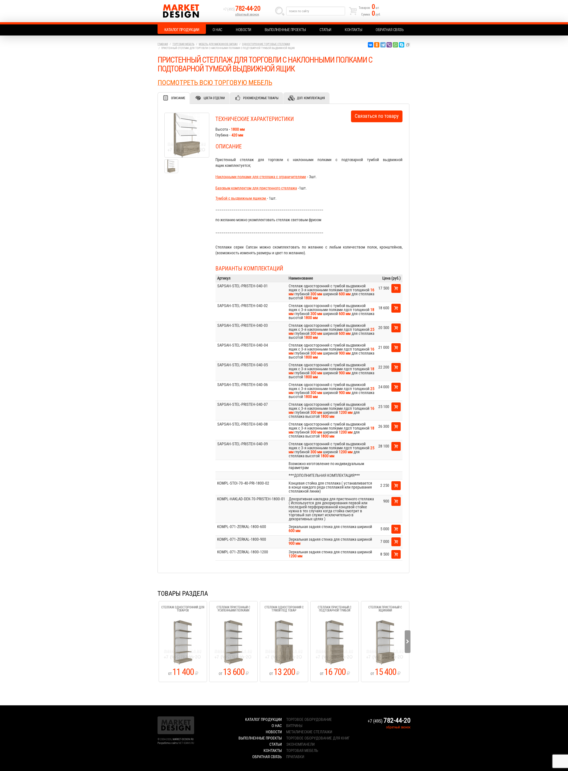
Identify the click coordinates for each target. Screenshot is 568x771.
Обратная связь (390, 29)
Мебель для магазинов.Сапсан (218, 44)
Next (407, 641)
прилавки (295, 756)
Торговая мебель (183, 44)
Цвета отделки (214, 98)
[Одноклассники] (376, 44)
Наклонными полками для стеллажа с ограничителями (260, 176)
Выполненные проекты (285, 29)
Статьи (325, 29)
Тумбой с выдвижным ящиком (241, 198)
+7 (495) (241, 9)
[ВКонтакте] (370, 44)
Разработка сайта (168, 743)
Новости (243, 29)
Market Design (189, 11)
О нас (217, 29)
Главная (163, 44)
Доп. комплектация (311, 98)
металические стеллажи (309, 732)
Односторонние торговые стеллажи (266, 44)
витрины (294, 725)
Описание (178, 98)
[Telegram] (383, 44)
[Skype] (401, 44)
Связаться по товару (377, 116)
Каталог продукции (181, 29)
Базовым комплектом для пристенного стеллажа (256, 188)
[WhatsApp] (395, 44)
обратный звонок (247, 14)
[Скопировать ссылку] (407, 44)
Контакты (353, 29)
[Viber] (389, 44)
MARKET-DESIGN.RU (183, 739)
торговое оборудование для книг (318, 738)
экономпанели (300, 744)
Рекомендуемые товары (260, 98)
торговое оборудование (309, 719)
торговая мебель (302, 750)
